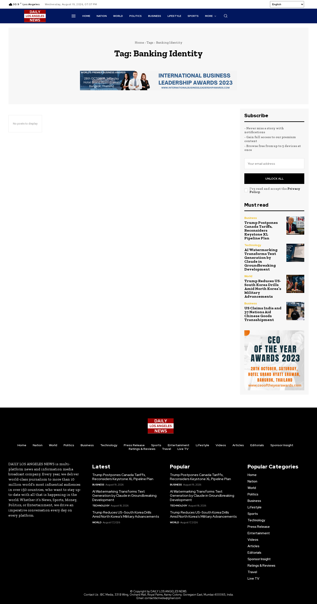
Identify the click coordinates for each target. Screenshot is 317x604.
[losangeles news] (34, 16)
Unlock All (274, 178)
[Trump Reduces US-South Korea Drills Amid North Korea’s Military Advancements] (295, 284)
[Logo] (161, 426)
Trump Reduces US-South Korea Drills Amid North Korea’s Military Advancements (262, 288)
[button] (226, 16)
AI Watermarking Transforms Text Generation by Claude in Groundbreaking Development (261, 259)
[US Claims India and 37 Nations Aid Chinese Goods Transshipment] (295, 311)
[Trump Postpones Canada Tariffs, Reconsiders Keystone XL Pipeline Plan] (295, 225)
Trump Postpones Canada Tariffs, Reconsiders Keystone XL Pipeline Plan (261, 230)
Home (139, 42)
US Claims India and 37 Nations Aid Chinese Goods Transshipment (262, 314)
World (248, 276)
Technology (252, 245)
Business (250, 218)
